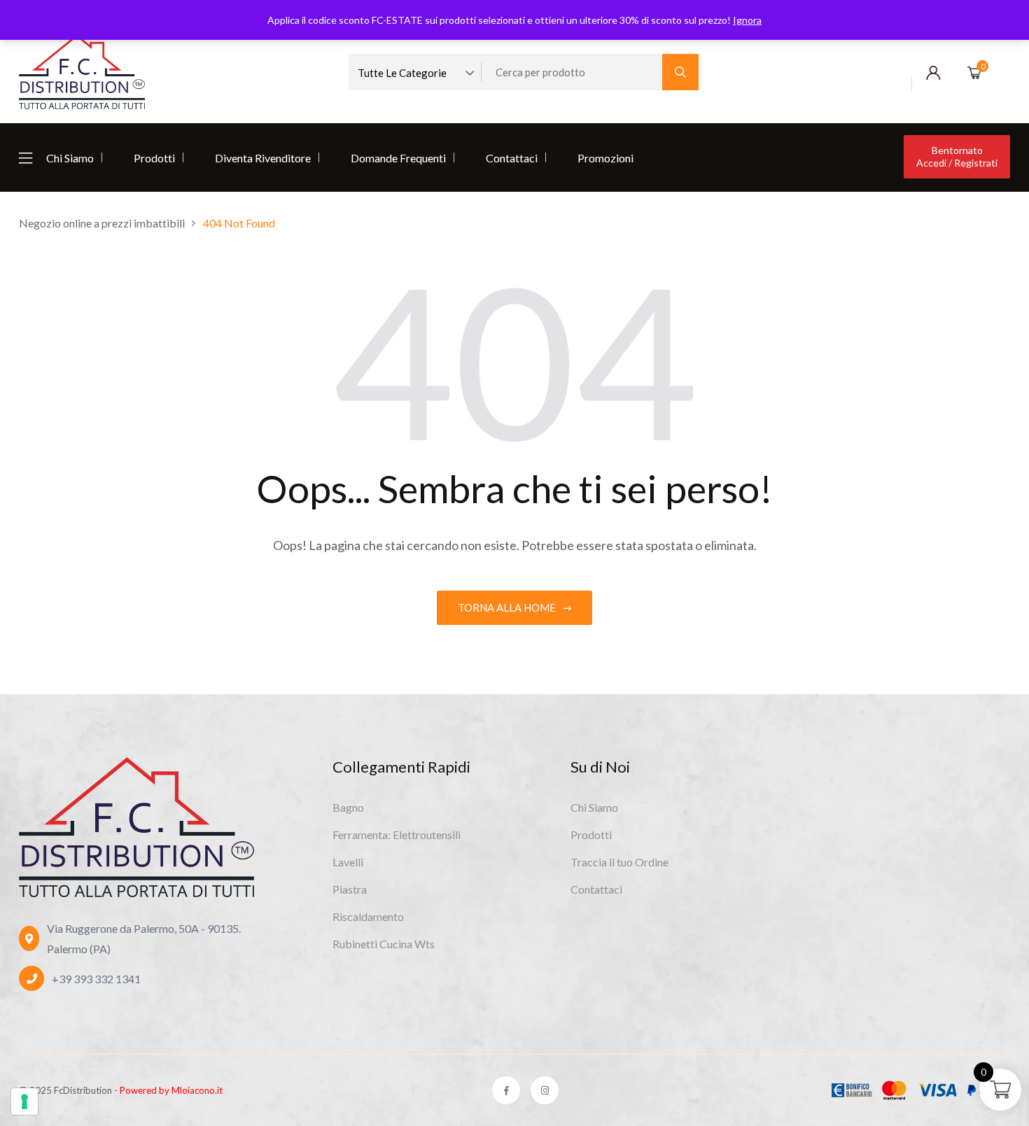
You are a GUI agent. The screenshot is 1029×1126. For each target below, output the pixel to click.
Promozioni (606, 157)
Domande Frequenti (398, 157)
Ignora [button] (747, 20)
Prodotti (154, 157)
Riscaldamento (368, 916)
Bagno (348, 807)
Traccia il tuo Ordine (619, 861)
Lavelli (347, 861)
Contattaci (512, 157)
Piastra (349, 889)
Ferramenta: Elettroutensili (396, 834)
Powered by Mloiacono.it (171, 1090)
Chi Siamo (70, 157)
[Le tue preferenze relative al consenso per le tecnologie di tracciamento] (24, 1101)
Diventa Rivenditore (263, 157)
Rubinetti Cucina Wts (383, 943)
